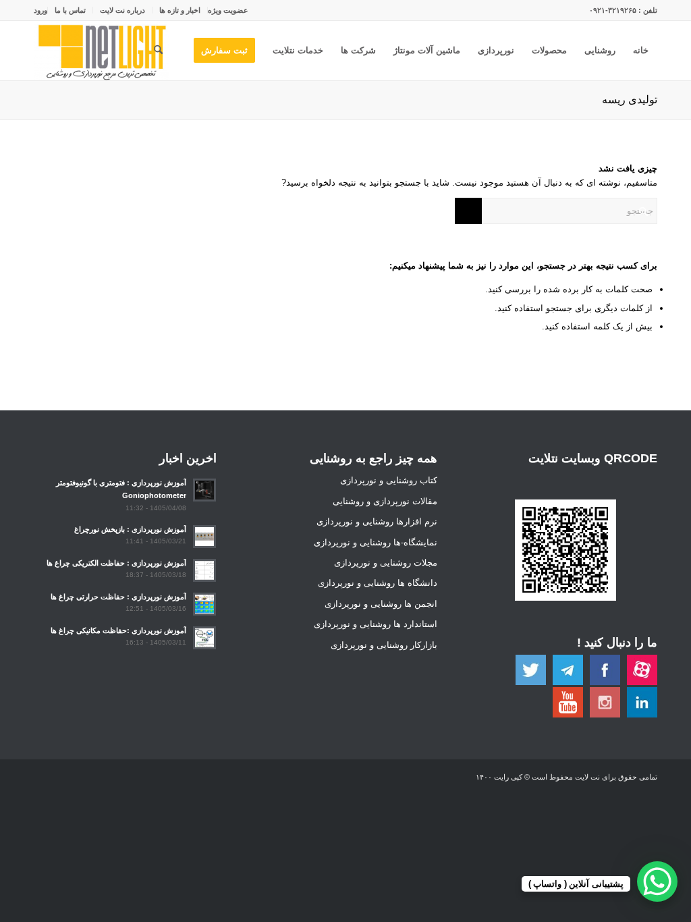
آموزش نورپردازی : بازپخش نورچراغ (130, 529)
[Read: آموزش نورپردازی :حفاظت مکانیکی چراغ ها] (204, 638)
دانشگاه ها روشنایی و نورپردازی (377, 583)
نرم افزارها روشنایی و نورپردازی (376, 521)
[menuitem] (227, 10)
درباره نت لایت (122, 10)
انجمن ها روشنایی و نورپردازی (381, 604)
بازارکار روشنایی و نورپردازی (384, 645)
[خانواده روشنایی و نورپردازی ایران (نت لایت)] (101, 50)
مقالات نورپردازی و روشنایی (385, 501)
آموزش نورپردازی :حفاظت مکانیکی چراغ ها (118, 630)
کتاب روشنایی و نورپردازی (388, 480)
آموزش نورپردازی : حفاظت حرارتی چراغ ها (118, 597)
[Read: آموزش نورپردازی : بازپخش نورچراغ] (204, 536)
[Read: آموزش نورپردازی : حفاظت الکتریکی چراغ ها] (204, 570)
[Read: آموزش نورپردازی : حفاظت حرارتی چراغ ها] (204, 604)
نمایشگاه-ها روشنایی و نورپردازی (375, 542)
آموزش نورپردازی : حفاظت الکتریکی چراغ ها (116, 563)
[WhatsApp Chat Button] (657, 881)
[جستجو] (158, 50)
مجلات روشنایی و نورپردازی (385, 563)
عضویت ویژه (228, 10)
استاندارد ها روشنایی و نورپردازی (375, 624)
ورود (40, 10)
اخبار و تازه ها (179, 10)
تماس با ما (70, 10)
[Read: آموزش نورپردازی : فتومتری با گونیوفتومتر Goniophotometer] (204, 490)
